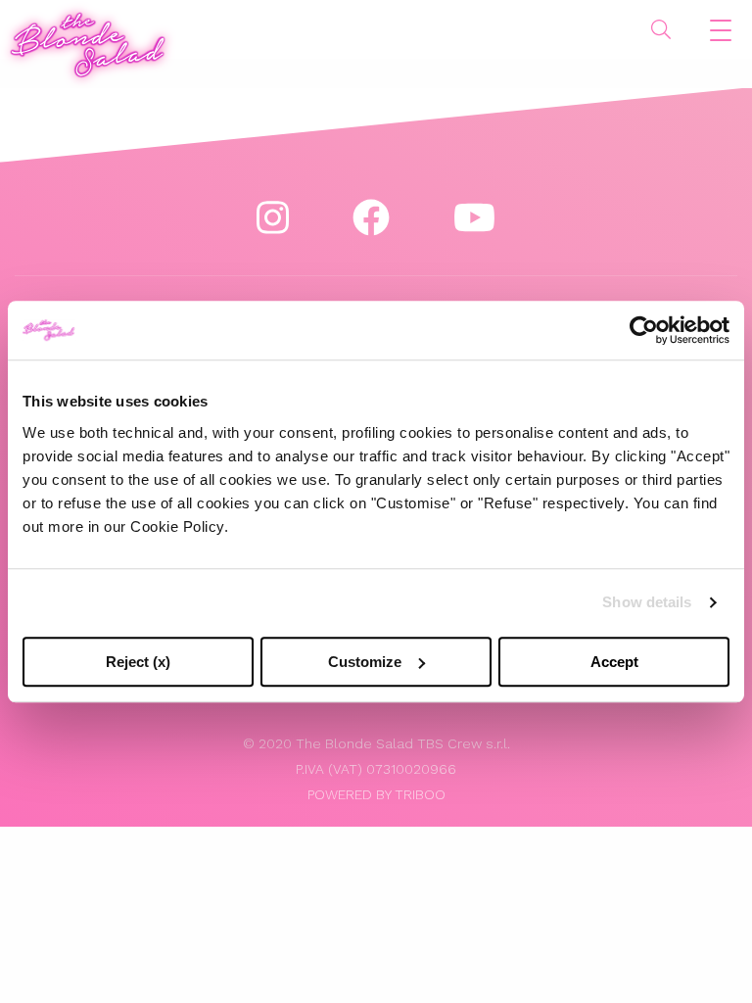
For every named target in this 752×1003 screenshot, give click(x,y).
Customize (364, 661)
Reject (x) (138, 661)
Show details (646, 602)
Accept (614, 661)
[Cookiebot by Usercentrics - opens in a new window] (643, 330)
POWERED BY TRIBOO (376, 794)
